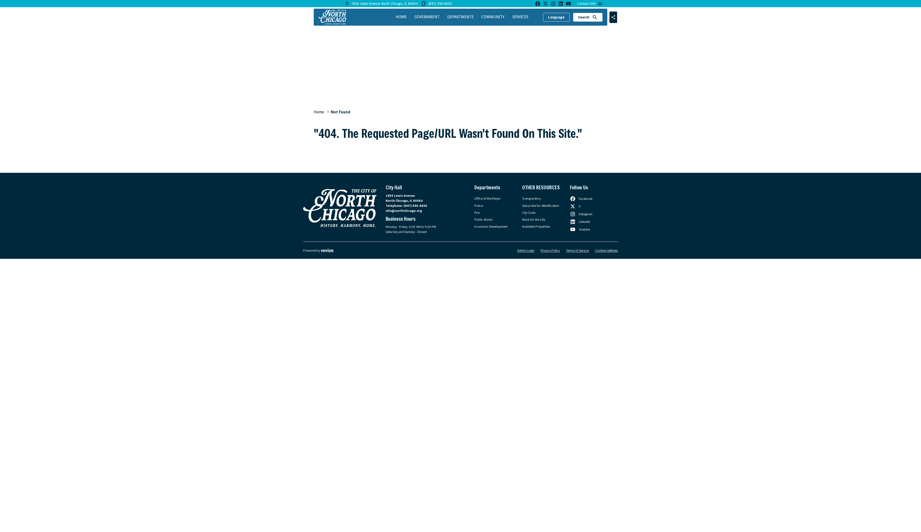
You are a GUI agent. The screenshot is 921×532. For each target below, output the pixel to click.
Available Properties (536, 226)
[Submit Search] (594, 17)
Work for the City (533, 219)
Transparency (531, 198)
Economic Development (491, 226)
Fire (476, 212)
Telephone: (406, 205)
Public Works (483, 219)
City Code (528, 212)
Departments (460, 17)
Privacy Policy (550, 250)
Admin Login (525, 250)
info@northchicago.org (404, 210)
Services (520, 17)
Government (427, 17)
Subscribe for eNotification (540, 205)
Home (401, 17)
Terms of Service (577, 250)
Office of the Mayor (487, 198)
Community (493, 17)
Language (556, 17)
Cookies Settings (606, 250)
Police (478, 205)
